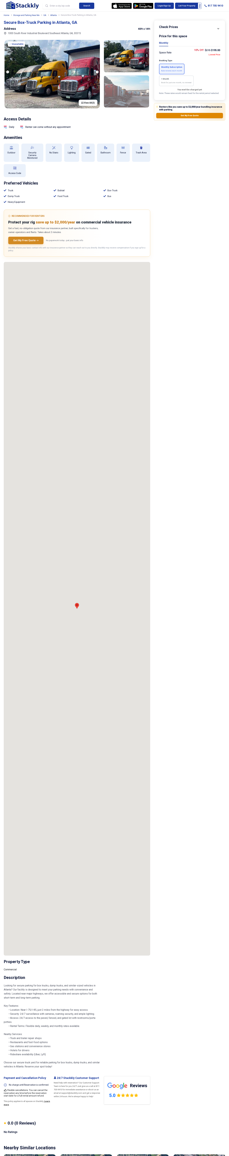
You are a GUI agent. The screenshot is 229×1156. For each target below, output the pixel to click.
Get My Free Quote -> (26, 240)
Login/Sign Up (164, 6)
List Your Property (186, 6)
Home (6, 15)
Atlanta (53, 15)
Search (86, 6)
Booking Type (165, 60)
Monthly (163, 42)
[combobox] (60, 6)
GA (44, 15)
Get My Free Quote (190, 115)
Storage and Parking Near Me (26, 15)
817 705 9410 (215, 5)
